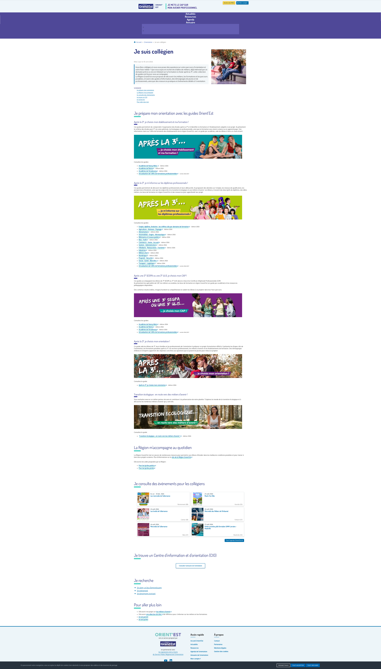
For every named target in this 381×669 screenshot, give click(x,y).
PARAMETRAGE (283, 665)
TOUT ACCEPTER (298, 665)
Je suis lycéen (143, 619)
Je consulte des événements (146, 95)
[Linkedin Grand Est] (171, 660)
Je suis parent (143, 617)
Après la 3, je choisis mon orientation (152, 385)
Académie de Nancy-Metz (148, 166)
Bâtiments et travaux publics (149, 237)
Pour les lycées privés (146, 468)
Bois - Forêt (143, 240)
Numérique (143, 255)
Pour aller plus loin (143, 102)
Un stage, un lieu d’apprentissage (149, 587)
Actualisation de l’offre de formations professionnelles (158, 174)
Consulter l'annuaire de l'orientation (190, 566)
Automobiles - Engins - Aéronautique (152, 235)
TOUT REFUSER (312, 665)
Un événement (142, 590)
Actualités (194, 644)
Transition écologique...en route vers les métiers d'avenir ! (159, 436)
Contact (217, 641)
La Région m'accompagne (145, 92)
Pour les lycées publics (147, 466)
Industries (142, 250)
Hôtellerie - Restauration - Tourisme (151, 248)
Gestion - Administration (147, 245)
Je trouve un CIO (142, 97)
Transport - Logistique (146, 263)
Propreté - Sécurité (145, 258)
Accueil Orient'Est (196, 641)
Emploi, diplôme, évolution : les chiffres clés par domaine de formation (164, 227)
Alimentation (143, 232)
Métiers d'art (143, 253)
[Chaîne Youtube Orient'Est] (166, 660)
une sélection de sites (154, 614)
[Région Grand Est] (168, 644)
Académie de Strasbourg (147, 171)
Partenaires (218, 644)
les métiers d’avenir (163, 612)
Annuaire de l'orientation (199, 655)
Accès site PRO (229, 3)
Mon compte (243, 3)
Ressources (194, 648)
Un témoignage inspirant (146, 593)
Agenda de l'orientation (198, 652)
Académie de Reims (146, 168)
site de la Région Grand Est (181, 457)
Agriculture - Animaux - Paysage (150, 229)
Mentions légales (220, 648)
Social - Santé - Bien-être (148, 261)
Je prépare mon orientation (145, 90)
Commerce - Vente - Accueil (149, 242)
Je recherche (141, 99)
